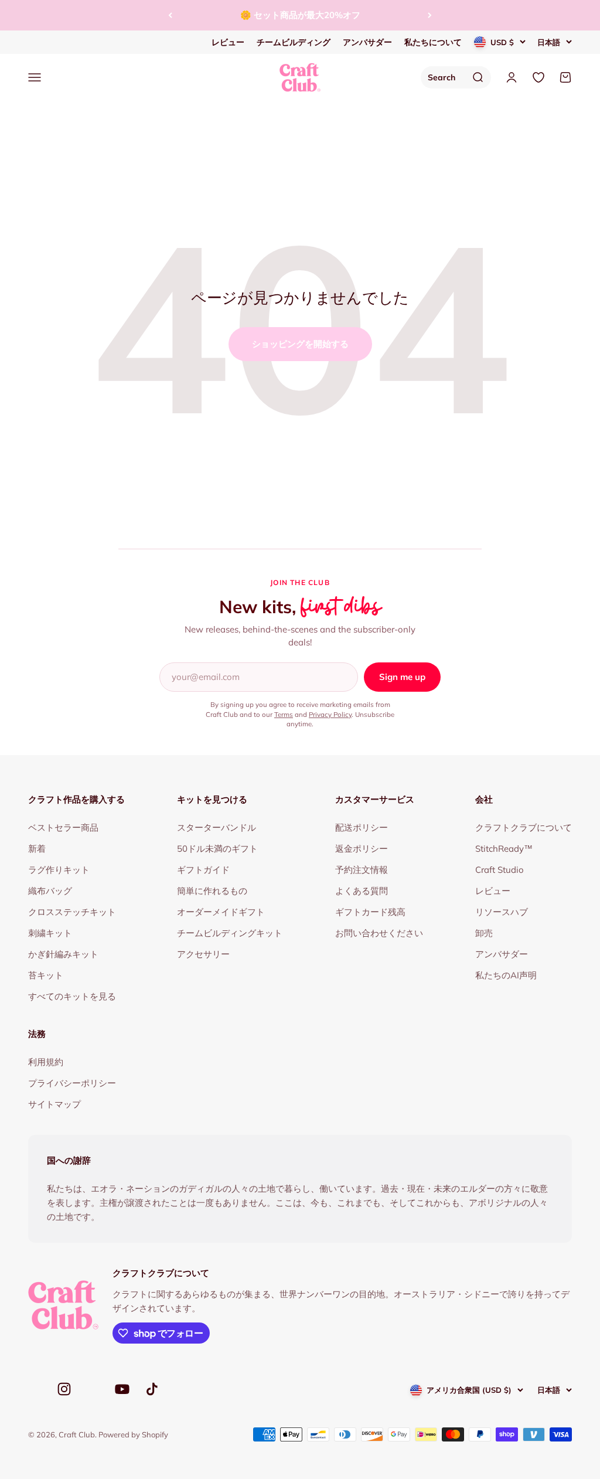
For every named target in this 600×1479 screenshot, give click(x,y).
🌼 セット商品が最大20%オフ (300, 15)
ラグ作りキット (59, 869)
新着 (37, 848)
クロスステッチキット (72, 911)
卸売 (484, 933)
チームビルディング (293, 42)
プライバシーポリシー (72, 1083)
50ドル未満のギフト (217, 848)
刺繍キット (50, 933)
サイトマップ (54, 1104)
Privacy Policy (330, 714)
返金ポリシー (361, 848)
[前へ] (170, 15)
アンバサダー (367, 42)
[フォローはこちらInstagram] (64, 1389)
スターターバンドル (216, 827)
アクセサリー (203, 954)
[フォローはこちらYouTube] (122, 1389)
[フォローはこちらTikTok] (152, 1389)
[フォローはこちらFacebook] (35, 1392)
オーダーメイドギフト (221, 911)
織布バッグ (50, 890)
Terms (283, 714)
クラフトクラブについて (523, 827)
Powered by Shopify (133, 1434)
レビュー (228, 42)
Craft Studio (499, 869)
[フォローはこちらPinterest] (93, 1392)
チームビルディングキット (229, 933)
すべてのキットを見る (72, 996)
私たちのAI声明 (506, 975)
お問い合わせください (379, 933)
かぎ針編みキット (63, 954)
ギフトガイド (203, 869)
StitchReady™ (504, 848)
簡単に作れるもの (212, 890)
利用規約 (45, 1061)
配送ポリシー (361, 827)
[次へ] (430, 15)
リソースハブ (501, 911)
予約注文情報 (361, 869)
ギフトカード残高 (370, 911)
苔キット (45, 975)
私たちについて (433, 42)
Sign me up (402, 676)
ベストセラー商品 (63, 827)
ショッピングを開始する (300, 343)
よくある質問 (361, 890)
